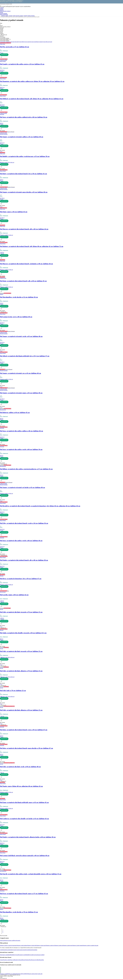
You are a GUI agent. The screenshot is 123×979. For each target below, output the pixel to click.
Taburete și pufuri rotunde (77, 945)
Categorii (3, 16)
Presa (30, 959)
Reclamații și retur (21, 954)
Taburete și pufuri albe (31, 945)
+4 (1, 151)
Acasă (1, 16)
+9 (1, 888)
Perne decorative (17, 940)
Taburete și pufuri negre (41, 945)
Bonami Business (25, 959)
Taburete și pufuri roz (50, 945)
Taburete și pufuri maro (67, 945)
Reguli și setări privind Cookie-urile (35, 973)
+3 (0, 151)
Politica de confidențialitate (12, 973)
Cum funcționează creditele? (38, 954)
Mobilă (6, 16)
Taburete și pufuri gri (58, 945)
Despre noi (12, 959)
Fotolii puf (2, 940)
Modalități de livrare (14, 954)
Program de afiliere (35, 959)
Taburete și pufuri (36, 16)
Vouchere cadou (6, 959)
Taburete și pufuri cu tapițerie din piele (90, 945)
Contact (1, 959)
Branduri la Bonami (18, 959)
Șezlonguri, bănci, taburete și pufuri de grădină (14, 16)
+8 (0, 888)
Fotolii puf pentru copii (9, 940)
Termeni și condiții (3, 973)
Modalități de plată (29, 954)
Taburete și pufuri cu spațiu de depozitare (8, 945)
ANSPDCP (25, 973)
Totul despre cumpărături (5, 954)
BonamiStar (41, 959)
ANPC (21, 973)
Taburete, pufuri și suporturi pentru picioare (27, 16)
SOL (19, 973)
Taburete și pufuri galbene (22, 945)
